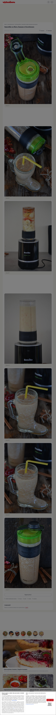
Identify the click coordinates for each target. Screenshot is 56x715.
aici (13, 708)
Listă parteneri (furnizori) (30, 704)
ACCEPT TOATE (50, 700)
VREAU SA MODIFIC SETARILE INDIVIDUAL (50, 704)
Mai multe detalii (14, 700)
